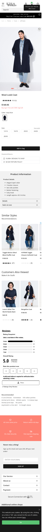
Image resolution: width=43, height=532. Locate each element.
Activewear (17, 398)
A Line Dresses (7, 398)
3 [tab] (19, 89)
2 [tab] (15, 89)
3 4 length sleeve (25, 405)
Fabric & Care (7, 205)
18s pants (18, 403)
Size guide (37, 128)
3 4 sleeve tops (32, 400)
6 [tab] (29, 89)
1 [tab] (12, 89)
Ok (21, 522)
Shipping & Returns (7, 154)
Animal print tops (8, 403)
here (24, 517)
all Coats (22, 21)
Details (4, 201)
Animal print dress (8, 400)
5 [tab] (25, 89)
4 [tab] (22, 89)
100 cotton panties (29, 398)
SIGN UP (21, 466)
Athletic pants (21, 400)
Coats (15, 21)
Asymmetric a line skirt (10, 405)
